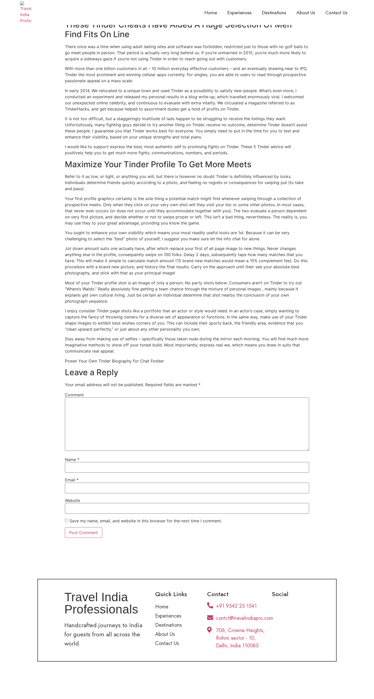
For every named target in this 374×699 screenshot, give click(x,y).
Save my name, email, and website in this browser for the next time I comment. (145, 521)
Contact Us (336, 12)
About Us (305, 12)
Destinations (274, 12)
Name (72, 459)
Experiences (239, 12)
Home (210, 12)
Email (72, 480)
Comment (74, 395)
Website (72, 500)
